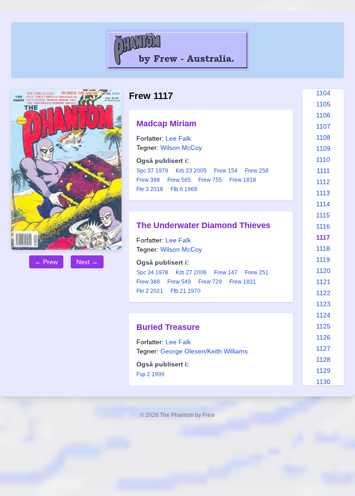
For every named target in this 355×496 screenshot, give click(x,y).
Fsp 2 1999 (150, 374)
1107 (323, 126)
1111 (323, 170)
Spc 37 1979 (152, 170)
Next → (87, 262)
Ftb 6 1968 (184, 189)
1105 (323, 104)
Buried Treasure (168, 327)
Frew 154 (226, 170)
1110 (323, 159)
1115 (323, 215)
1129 (323, 370)
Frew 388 (148, 282)
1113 (323, 193)
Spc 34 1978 (152, 272)
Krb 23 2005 (191, 170)
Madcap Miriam (166, 123)
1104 (323, 93)
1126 (323, 337)
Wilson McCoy (181, 147)
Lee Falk (178, 138)
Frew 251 (257, 272)
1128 (323, 359)
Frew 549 (179, 282)
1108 (323, 137)
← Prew (46, 262)
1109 (323, 148)
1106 (323, 115)
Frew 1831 (242, 282)
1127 (323, 348)
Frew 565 (179, 180)
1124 (323, 315)
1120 (323, 270)
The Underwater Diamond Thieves (203, 225)
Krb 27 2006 (191, 272)
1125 (323, 326)
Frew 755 (210, 180)
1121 (323, 281)
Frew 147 (226, 272)
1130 (323, 381)
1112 (323, 182)
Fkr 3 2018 (149, 189)
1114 (323, 204)
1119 (323, 259)
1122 (323, 293)
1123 (323, 304)
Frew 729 (210, 282)
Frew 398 (148, 180)
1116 (323, 226)
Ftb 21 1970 (186, 291)
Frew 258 (257, 170)
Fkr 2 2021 (149, 291)
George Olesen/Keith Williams (204, 351)
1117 (323, 237)
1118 (323, 248)
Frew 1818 (242, 180)
